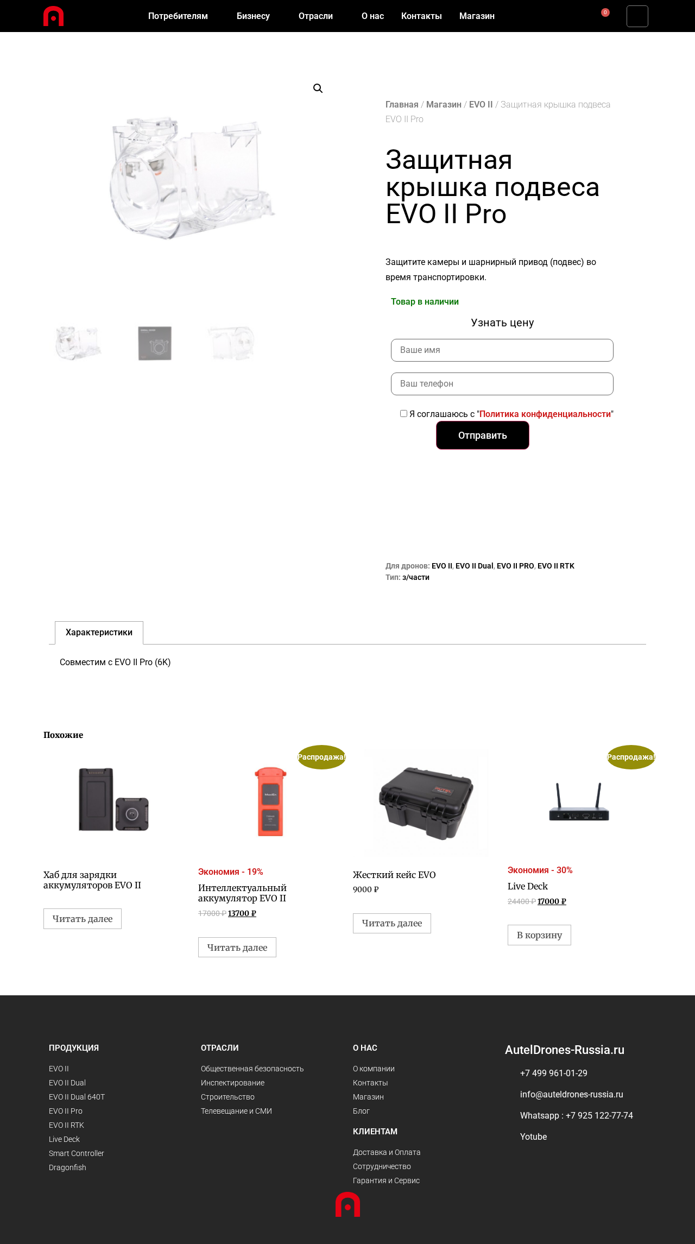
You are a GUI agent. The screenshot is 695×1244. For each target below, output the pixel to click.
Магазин (444, 104)
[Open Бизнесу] (277, 16)
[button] (637, 16)
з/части (415, 577)
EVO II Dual (475, 565)
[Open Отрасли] (340, 16)
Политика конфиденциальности (545, 414)
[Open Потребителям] (215, 16)
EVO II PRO (515, 565)
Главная (402, 104)
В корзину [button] (539, 935)
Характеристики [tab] (99, 632)
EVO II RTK (556, 565)
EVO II (481, 104)
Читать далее (82, 918)
